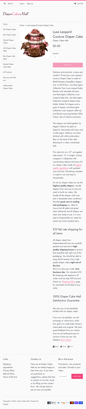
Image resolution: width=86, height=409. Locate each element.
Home (5, 24)
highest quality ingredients (67, 167)
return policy (65, 339)
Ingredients (8, 367)
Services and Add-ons (9, 78)
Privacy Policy (8, 370)
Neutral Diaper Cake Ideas (8, 65)
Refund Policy (8, 373)
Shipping (7, 364)
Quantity (56, 53)
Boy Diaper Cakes (9, 35)
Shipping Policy (68, 281)
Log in (22, 3)
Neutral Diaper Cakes (8, 41)
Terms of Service (10, 376)
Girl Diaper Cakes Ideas (9, 49)
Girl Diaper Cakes (9, 29)
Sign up (30, 3)
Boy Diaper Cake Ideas (9, 57)
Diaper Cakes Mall (23, 401)
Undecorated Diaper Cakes (8, 86)
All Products (7, 72)
